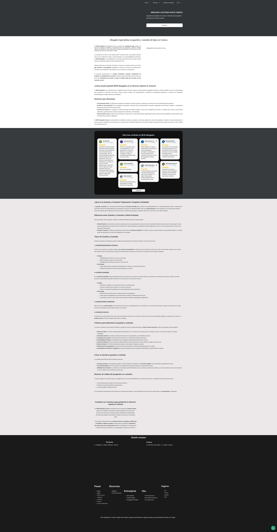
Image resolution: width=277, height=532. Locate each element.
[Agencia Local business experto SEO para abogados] (137, 524)
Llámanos (164, 25)
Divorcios (155, 2)
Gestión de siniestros (168, 2)
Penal (146, 2)
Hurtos (98, 491)
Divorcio (114, 491)
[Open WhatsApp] (273, 528)
